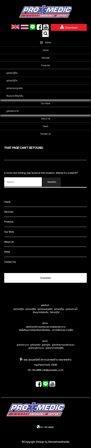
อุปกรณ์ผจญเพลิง (14, 88)
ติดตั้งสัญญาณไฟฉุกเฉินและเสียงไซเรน (34, 330)
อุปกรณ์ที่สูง (59, 309)
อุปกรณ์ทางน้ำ (72, 309)
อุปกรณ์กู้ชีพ (12, 73)
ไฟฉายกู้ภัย (54, 312)
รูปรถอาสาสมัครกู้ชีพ (54, 348)
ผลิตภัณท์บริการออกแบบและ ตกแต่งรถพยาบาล (45, 327)
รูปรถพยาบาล (12, 111)
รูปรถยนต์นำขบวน (36, 348)
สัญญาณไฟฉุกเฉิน (14, 96)
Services (46, 58)
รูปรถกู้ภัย (46, 345)
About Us (45, 119)
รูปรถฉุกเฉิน (35, 345)
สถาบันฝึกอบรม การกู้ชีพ (62, 330)
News (45, 126)
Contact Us (45, 134)
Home (45, 50)
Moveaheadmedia (58, 442)
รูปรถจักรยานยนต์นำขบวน (63, 345)
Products (45, 65)
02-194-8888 (46, 427)
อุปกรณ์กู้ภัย (11, 81)
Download (71, 27)
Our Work (45, 103)
